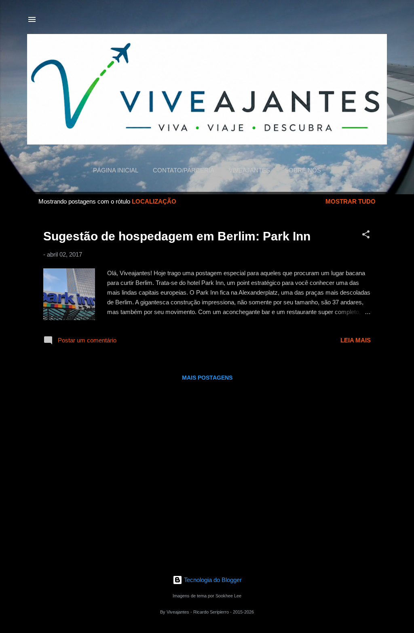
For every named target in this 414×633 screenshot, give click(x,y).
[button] (366, 235)
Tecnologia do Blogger (212, 579)
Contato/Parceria (183, 170)
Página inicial (115, 170)
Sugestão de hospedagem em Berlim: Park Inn (176, 236)
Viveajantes (249, 170)
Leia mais (355, 340)
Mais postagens (207, 377)
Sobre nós (303, 170)
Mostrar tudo (350, 201)
